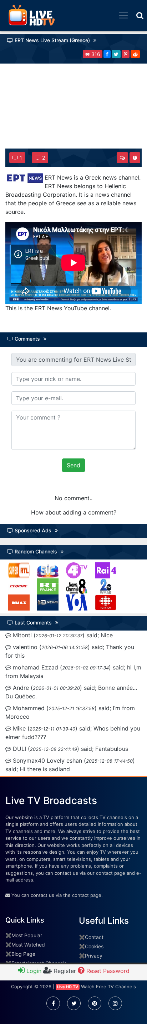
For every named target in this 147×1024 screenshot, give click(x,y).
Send (73, 465)
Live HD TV (67, 986)
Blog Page (23, 954)
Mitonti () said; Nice (62, 635)
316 (95, 54)
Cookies (94, 946)
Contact (94, 937)
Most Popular (26, 935)
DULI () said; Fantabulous (69, 748)
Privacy (93, 956)
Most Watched (28, 945)
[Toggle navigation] (123, 15)
